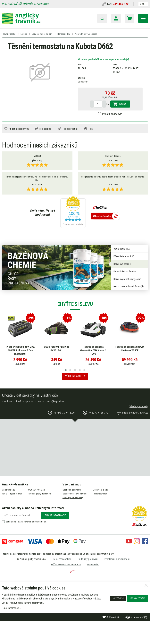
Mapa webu (93, 564)
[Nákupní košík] (129, 18)
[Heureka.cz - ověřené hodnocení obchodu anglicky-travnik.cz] (73, 212)
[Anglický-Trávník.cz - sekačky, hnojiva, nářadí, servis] (21, 22)
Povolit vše (137, 598)
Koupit (122, 103)
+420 (118, 4)
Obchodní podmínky (71, 489)
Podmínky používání (88, 559)
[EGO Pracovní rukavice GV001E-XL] (56, 328)
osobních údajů (39, 521)
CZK (142, 3)
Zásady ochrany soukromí (74, 493)
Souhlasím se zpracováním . (26, 521)
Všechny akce (73, 375)
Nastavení (118, 598)
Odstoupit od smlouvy (72, 497)
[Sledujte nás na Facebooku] (145, 543)
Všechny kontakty (138, 406)
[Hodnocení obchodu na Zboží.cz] (105, 216)
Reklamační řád (100, 493)
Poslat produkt (70, 128)
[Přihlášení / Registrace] (116, 18)
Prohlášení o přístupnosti (117, 559)
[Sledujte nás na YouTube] (129, 543)
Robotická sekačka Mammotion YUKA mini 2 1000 (93, 350)
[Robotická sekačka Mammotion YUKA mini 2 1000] (93, 328)
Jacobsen (83, 81)
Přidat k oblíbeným (112, 113)
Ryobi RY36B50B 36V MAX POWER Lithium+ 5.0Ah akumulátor (20, 350)
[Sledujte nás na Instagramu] (137, 543)
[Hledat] (102, 18)
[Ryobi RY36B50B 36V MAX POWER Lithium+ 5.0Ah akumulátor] (20, 328)
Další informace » (11, 607)
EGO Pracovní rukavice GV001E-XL (56, 348)
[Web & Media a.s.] (73, 572)
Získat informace (55, 515)
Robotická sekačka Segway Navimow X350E (129, 348)
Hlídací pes (45, 128)
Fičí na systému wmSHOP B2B (66, 564)
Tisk (90, 128)
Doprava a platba (100, 489)
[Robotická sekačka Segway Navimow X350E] (129, 328)
